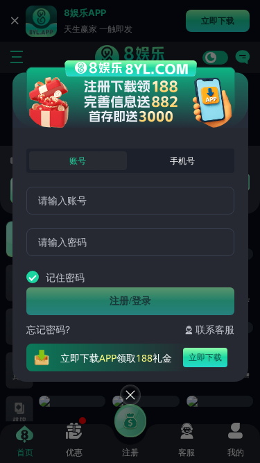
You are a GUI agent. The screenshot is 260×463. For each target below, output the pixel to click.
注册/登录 (130, 301)
